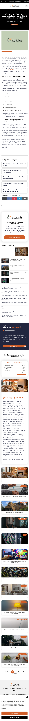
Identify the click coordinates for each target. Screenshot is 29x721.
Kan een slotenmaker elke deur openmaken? (14, 171)
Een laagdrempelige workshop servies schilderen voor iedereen (14, 299)
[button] (27, 697)
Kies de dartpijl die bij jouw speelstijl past (17, 279)
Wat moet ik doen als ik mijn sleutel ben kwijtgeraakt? (14, 190)
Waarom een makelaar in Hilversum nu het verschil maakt (12, 292)
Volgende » (15, 673)
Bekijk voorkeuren (14, 717)
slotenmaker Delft (8, 70)
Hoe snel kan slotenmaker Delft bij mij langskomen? (14, 177)
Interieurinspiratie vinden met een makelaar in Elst (17, 259)
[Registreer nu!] (25, 346)
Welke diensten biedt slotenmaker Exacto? (14, 184)
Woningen (14, 24)
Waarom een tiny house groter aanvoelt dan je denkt (13, 307)
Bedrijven (7, 369)
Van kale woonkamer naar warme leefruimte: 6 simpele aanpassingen (7, 250)
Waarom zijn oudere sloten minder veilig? (14, 164)
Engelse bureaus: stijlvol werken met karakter (18, 272)
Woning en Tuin (8, 365)
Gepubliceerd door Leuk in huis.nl (13, 459)
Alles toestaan (14, 713)
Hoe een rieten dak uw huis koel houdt (18, 266)
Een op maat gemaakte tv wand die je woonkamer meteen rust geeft (11, 287)
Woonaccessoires (9, 372)
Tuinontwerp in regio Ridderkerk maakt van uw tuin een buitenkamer (13, 316)
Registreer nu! (13, 346)
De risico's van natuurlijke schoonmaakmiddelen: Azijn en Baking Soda (14, 311)
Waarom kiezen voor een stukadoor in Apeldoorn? (14, 295)
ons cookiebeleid (19, 706)
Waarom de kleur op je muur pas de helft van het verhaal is (14, 303)
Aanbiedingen (8, 367)
